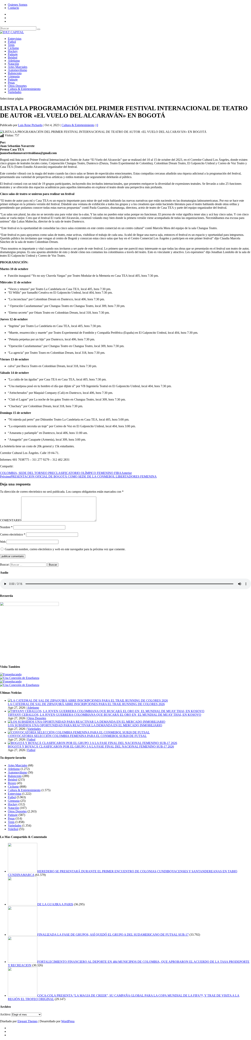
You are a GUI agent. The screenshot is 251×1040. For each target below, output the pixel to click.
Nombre (6, 527)
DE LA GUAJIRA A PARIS (55, 904)
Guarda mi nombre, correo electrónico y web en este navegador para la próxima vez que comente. (65, 549)
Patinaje (13, 54)
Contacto (13, 7)
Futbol (12, 41)
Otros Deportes (17, 85)
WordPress (68, 1021)
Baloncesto (15, 73)
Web (3, 541)
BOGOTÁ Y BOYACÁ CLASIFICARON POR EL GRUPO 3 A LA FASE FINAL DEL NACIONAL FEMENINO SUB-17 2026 (91, 746)
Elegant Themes (27, 1021)
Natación (13, 63)
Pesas (11, 82)
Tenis (11, 45)
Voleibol (13, 829)
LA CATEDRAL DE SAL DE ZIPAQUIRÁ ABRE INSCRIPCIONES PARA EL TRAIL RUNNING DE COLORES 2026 (86, 704)
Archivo (5, 1014)
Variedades (14, 92)
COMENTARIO (10, 520)
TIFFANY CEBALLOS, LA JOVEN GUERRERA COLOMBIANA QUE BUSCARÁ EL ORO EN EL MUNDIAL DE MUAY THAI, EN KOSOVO (104, 714)
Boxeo (12, 783)
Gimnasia (14, 76)
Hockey (13, 51)
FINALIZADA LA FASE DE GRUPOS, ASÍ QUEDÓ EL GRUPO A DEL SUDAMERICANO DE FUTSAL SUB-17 (113, 934)
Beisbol (12, 57)
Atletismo (14, 60)
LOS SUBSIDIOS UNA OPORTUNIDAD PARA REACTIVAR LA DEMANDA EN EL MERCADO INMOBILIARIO (85, 725)
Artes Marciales (17, 67)
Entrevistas (14, 38)
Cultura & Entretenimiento (24, 89)
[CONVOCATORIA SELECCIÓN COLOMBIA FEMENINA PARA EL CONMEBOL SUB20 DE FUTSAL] (79, 732)
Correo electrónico (12, 534)
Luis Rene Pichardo (30, 125)
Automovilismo (17, 70)
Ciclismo (13, 48)
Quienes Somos (17, 4)
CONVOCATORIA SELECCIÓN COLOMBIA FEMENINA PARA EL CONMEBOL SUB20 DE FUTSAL (77, 736)
